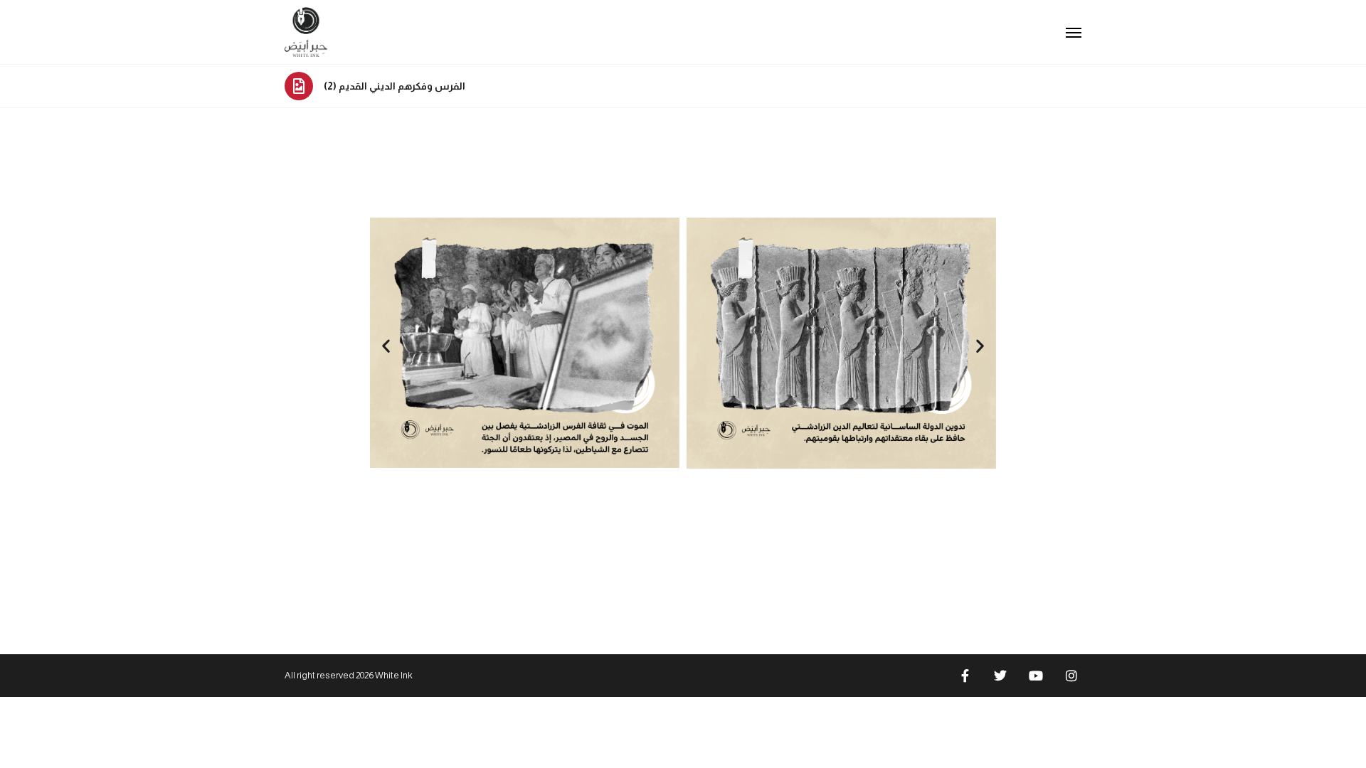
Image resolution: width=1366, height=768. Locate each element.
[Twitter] (1000, 675)
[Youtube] (1035, 675)
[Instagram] (1071, 675)
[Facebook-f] (964, 675)
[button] (386, 345)
